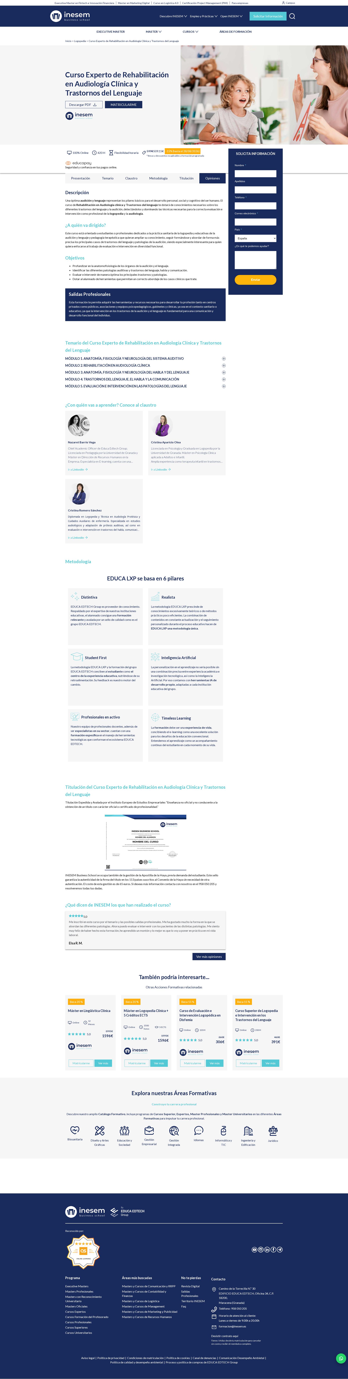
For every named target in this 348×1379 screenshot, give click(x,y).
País (238, 229)
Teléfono (240, 197)
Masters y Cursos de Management (143, 1306)
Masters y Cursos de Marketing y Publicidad (149, 1311)
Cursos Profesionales (78, 1322)
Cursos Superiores (76, 1327)
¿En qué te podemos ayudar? (252, 246)
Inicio (68, 40)
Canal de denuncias (204, 1358)
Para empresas (240, 3)
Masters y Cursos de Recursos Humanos (147, 1317)
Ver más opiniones (209, 957)
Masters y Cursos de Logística (140, 1301)
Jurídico (273, 1140)
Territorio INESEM (193, 1301)
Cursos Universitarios (78, 1332)
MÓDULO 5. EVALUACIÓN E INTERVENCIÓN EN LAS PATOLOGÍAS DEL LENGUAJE (126, 386)
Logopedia (80, 40)
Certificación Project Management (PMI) (205, 3)
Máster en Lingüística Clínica (89, 1011)
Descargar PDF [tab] (80, 105)
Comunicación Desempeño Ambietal (241, 1358)
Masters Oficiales (76, 1306)
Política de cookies (178, 1358)
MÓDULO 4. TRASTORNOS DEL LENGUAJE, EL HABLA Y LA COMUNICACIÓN (122, 379)
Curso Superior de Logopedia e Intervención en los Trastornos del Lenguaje (256, 1015)
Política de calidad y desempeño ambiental (136, 1362)
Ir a (76, 469)
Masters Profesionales (79, 1291)
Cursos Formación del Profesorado (86, 1317)
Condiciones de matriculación (145, 1358)
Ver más (103, 1063)
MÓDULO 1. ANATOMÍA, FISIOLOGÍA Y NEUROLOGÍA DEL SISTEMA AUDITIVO (124, 358)
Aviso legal (88, 1358)
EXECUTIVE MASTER (111, 31)
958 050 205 (239, 1308)
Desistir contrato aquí (224, 1336)
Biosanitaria (74, 1139)
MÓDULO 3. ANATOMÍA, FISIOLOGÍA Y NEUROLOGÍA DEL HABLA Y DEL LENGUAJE (127, 372)
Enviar (255, 280)
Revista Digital (190, 1286)
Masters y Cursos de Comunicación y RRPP (148, 1286)
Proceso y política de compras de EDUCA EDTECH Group (202, 1362)
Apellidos (240, 181)
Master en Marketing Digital (134, 3)
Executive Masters (76, 1286)
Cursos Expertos (75, 1311)
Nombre (240, 165)
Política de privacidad (110, 1358)
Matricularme (124, 105)
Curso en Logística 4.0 (165, 3)
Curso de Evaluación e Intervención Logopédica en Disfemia (200, 1015)
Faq (183, 1306)
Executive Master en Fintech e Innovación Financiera (84, 3)
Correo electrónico (246, 213)
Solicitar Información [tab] (268, 16)
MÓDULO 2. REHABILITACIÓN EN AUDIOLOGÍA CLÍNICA (107, 365)
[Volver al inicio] (70, 16)
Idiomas (199, 1140)
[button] (292, 15)
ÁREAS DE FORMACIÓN (235, 31)
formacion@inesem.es (232, 1326)
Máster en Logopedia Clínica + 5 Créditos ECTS (146, 1013)
